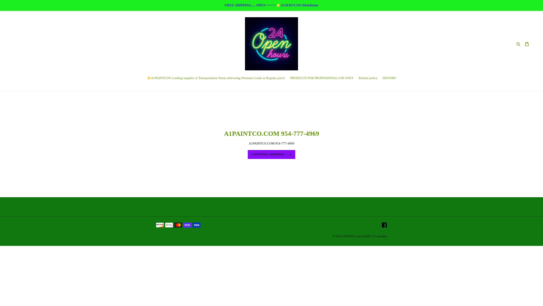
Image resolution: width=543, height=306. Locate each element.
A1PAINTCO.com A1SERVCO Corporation (364, 236)
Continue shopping (268, 154)
